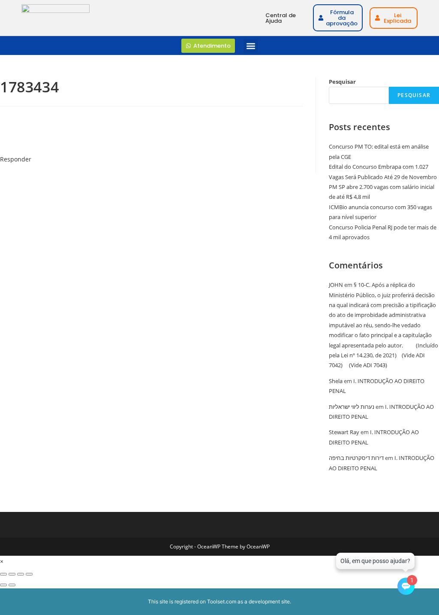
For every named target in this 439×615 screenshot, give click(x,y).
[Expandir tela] (12, 574)
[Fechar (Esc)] (29, 574)
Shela (336, 381)
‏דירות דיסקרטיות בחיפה (356, 458)
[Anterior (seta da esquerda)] (3, 585)
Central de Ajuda (280, 18)
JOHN (336, 285)
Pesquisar (342, 81)
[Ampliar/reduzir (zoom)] (3, 574)
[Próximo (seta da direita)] (12, 585)
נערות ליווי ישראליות (351, 407)
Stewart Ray (344, 432)
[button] (251, 46)
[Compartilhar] (20, 574)
